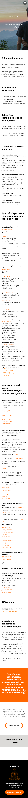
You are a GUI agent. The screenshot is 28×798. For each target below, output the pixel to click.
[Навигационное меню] (25, 2)
